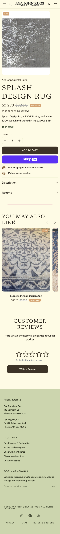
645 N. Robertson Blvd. (15, 423)
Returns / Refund (43, 523)
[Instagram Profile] (22, 516)
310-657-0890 (18, 426)
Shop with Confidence (14, 452)
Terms (24, 523)
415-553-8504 (18, 413)
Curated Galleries (12, 460)
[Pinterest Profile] (30, 516)
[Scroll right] (55, 222)
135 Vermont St (11, 409)
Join (54, 486)
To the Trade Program (14, 447)
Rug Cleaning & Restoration (17, 443)
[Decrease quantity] (5, 140)
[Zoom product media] (46, 15)
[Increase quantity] (19, 140)
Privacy (10, 523)
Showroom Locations (14, 456)
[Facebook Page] (38, 516)
